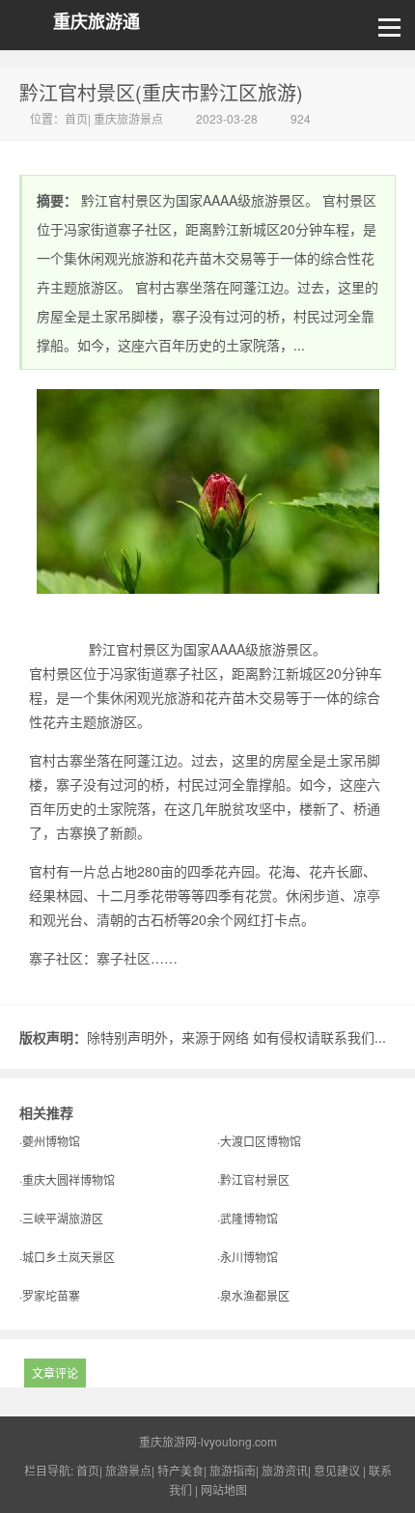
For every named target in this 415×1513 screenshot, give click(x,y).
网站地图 (224, 1489)
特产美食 (180, 1470)
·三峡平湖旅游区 (61, 1218)
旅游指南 (232, 1470)
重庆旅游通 (96, 22)
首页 (76, 118)
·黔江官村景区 (253, 1179)
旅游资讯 (285, 1470)
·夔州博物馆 (49, 1141)
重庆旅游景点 (128, 118)
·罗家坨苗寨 (49, 1295)
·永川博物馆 (247, 1256)
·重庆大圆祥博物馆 (67, 1179)
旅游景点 (128, 1470)
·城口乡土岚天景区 (67, 1256)
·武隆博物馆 (247, 1218)
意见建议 (337, 1470)
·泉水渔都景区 (253, 1295)
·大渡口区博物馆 (259, 1141)
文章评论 (55, 1372)
